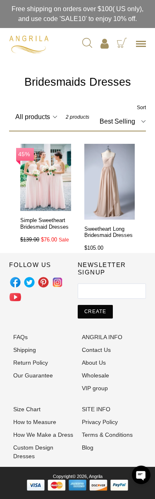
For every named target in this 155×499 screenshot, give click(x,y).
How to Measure (34, 422)
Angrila (96, 476)
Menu (142, 46)
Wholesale (95, 375)
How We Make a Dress (43, 434)
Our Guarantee (33, 375)
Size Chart (27, 409)
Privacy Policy (100, 422)
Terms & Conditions (107, 434)
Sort (141, 107)
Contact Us (96, 350)
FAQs (20, 337)
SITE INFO (96, 409)
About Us (94, 362)
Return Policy (30, 362)
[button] (141, 475)
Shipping (24, 350)
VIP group (95, 388)
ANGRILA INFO (102, 337)
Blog (87, 447)
